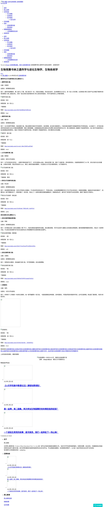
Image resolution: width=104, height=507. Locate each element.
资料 (5, 23)
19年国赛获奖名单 (12, 31)
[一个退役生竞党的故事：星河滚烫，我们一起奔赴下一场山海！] (18, 426)
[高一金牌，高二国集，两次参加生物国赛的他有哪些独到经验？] (18, 403)
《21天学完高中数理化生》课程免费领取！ (22, 386)
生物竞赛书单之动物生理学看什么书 (20, 351)
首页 (5, 8)
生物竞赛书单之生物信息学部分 (68, 349)
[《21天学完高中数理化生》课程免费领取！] (18, 379)
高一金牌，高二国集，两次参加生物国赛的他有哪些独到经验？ (31, 409)
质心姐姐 (5, 75)
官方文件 (13, 19)
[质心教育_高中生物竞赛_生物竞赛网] (12, 1)
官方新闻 (9, 17)
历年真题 (6, 21)
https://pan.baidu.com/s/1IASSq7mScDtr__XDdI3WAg (19, 342)
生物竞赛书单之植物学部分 (85, 349)
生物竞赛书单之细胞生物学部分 (32, 349)
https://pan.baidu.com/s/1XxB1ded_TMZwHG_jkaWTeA (19, 208)
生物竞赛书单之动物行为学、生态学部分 (42, 351)
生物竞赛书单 (11, 25)
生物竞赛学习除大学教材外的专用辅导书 (66, 351)
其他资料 (9, 27)
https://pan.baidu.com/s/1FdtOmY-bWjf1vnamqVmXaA (19, 278)
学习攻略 (9, 13)
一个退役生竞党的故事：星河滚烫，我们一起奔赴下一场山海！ (31, 432)
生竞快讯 (9, 15)
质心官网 (6, 10)
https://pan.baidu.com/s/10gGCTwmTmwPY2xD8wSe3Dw (20, 246)
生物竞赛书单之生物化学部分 (14, 349)
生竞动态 (6, 11)
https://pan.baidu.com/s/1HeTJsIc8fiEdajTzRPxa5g (18, 110)
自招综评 (6, 33)
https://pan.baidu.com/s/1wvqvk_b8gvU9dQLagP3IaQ (19, 146)
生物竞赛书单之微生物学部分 (50, 349)
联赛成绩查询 (8, 29)
